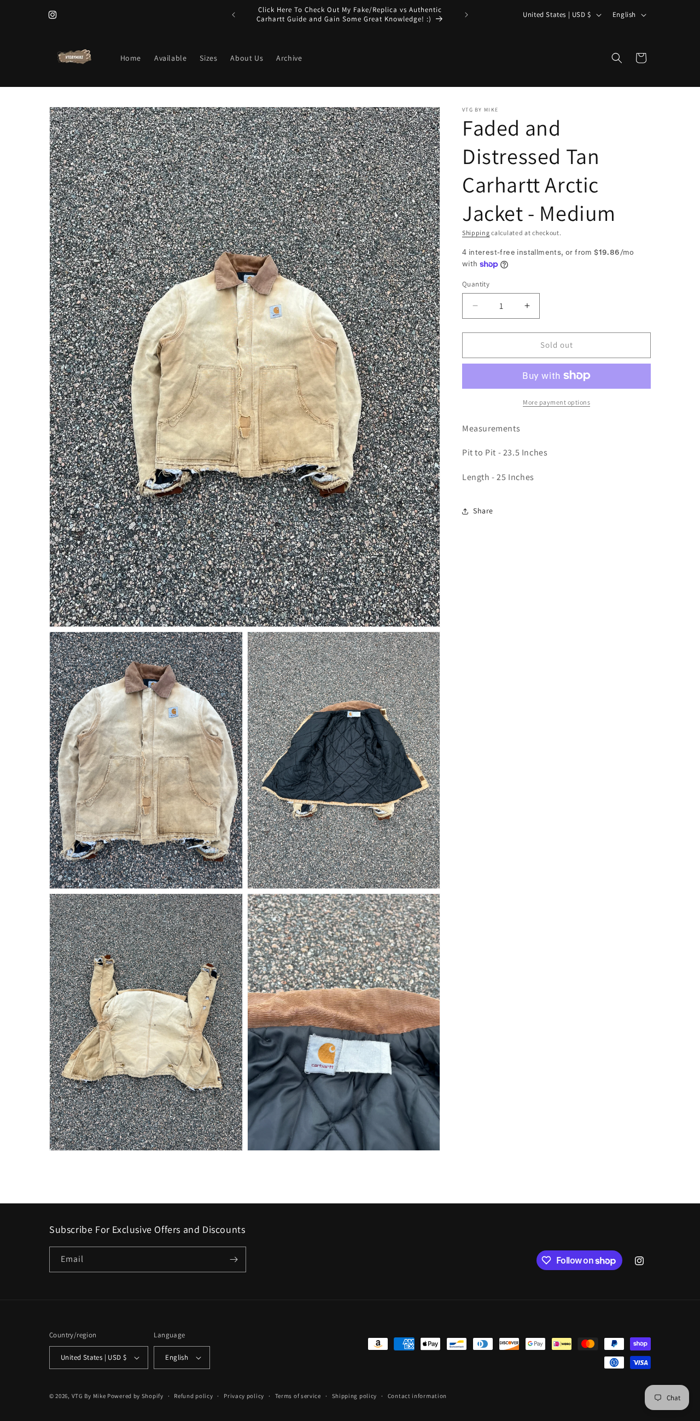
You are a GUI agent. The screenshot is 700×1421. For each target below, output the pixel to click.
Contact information (417, 1395)
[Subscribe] (233, 1259)
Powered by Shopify (135, 1396)
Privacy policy (244, 1395)
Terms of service (298, 1395)
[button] (617, 58)
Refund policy (193, 1395)
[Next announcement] (466, 14)
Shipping (476, 233)
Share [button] (483, 511)
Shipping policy (354, 1395)
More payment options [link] (556, 401)
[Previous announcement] (233, 14)
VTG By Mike (89, 1396)
